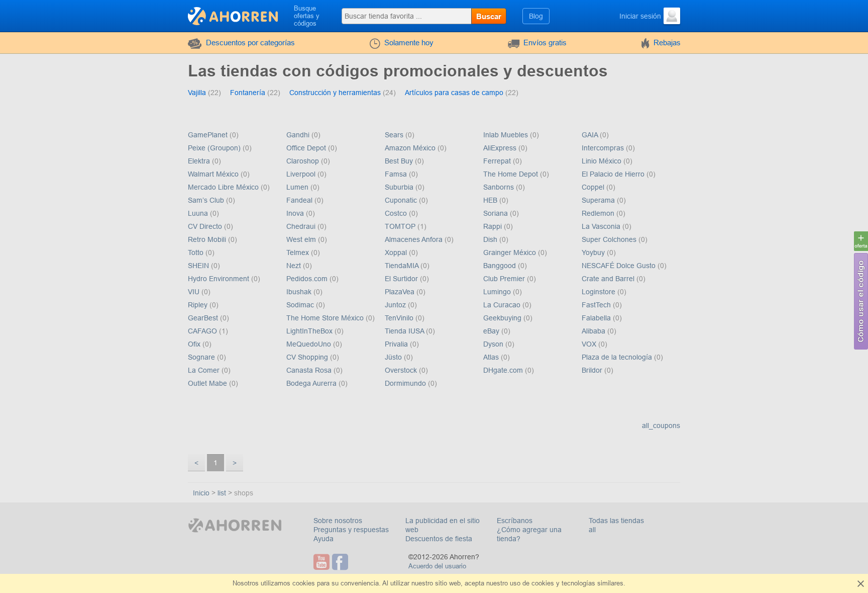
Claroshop (303, 161)
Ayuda (323, 539)
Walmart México (214, 174)
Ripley (198, 305)
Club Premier (505, 279)
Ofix (195, 344)
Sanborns (499, 187)
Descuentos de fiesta (438, 539)
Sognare (202, 357)
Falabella (597, 318)
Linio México (602, 161)
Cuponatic (402, 200)
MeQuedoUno (309, 344)
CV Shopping (308, 357)
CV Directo (206, 226)
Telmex (298, 252)
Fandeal (300, 200)
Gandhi (298, 135)
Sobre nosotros (337, 521)
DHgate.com (504, 370)
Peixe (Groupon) (215, 148)
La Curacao (502, 305)
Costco (397, 213)
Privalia (397, 344)
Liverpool (301, 174)
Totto (196, 252)
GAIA (591, 135)
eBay (492, 331)
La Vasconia (602, 226)
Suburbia (400, 187)
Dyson (494, 344)
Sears (395, 135)
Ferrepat (498, 161)
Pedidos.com (308, 279)
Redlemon (599, 213)
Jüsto (394, 357)
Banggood (500, 266)
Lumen (298, 187)
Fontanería (248, 93)
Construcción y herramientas (336, 93)
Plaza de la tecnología (618, 357)
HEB (491, 200)
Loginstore (599, 292)
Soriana (496, 213)
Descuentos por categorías (250, 42)
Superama (599, 200)
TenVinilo (400, 318)
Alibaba (594, 331)
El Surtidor (402, 279)
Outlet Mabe (208, 383)
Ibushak (299, 292)
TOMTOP (401, 226)
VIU (194, 292)
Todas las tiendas (616, 521)
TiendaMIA (402, 266)
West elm (302, 239)
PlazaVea (400, 292)
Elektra (200, 161)
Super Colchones (610, 239)
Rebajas (667, 42)
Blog (536, 16)
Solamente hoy (408, 42)
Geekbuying (503, 318)
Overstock (402, 370)
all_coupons (661, 425)
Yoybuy (594, 252)
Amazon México (411, 148)
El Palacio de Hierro (614, 174)
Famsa (397, 174)
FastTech (597, 305)
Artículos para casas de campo (455, 93)
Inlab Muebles (506, 135)
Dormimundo (406, 383)
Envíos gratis (545, 42)
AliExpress (500, 148)
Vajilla (198, 93)
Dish (491, 239)
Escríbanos (514, 521)
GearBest (204, 318)
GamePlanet (209, 135)
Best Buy (400, 161)
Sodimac (301, 305)
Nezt (294, 266)
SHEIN (199, 266)
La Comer (205, 370)
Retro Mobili (208, 239)
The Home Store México (326, 318)
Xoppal (397, 252)
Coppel (594, 187)
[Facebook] (341, 562)
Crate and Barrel (609, 279)
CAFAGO (203, 331)
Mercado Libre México (224, 187)
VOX (590, 344)
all (592, 530)
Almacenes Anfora (415, 239)
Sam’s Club (207, 200)
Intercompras (604, 148)
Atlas (492, 357)
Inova (296, 213)
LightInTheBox (310, 331)
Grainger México (510, 252)
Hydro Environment (219, 279)
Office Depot (307, 148)
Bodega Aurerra (312, 383)
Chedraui (301, 226)
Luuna (199, 213)
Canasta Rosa (310, 370)
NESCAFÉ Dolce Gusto (620, 266)
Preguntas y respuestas (351, 530)
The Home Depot (511, 174)
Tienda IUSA (405, 331)
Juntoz (396, 305)
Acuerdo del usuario (437, 566)
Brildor (593, 370)
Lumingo (498, 292)
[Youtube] (322, 562)
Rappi (493, 226)
